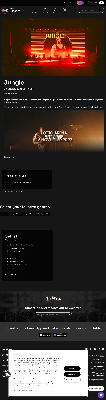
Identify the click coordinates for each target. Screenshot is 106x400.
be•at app (7, 349)
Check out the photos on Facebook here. (83, 107)
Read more (8, 157)
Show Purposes (72, 380)
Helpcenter (68, 3)
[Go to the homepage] (11, 10)
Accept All (72, 368)
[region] (48, 373)
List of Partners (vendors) (22, 390)
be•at (102, 356)
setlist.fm (15, 240)
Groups (6, 365)
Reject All (72, 374)
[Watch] (54, 138)
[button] (8, 374)
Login (80, 3)
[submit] (102, 10)
